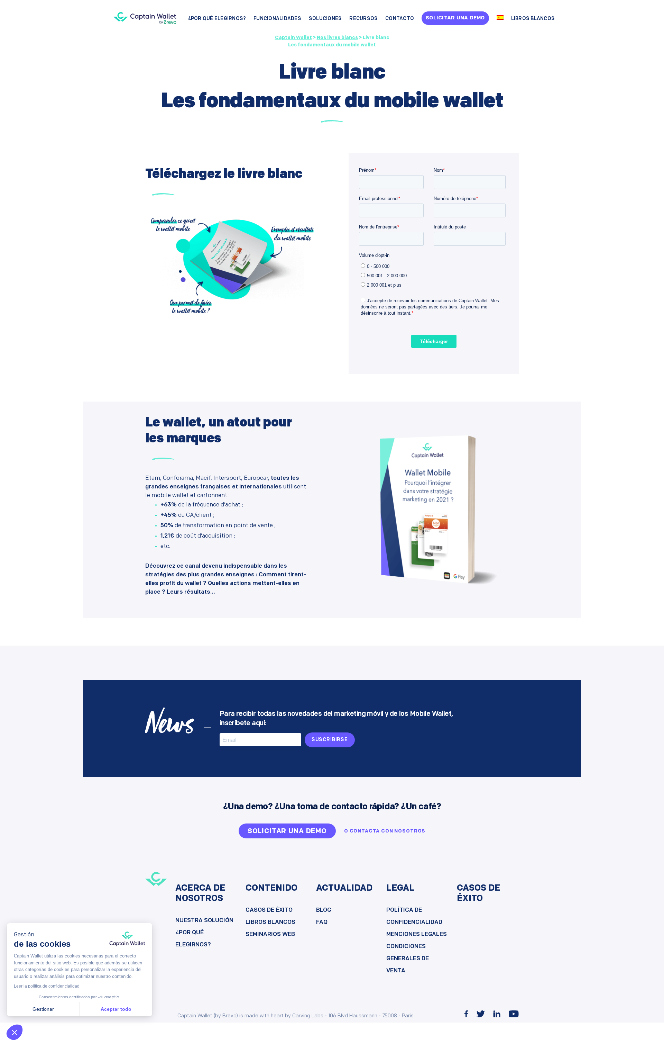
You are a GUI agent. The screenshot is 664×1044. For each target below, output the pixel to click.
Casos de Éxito (269, 910)
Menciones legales (416, 934)
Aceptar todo (116, 1009)
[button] (14, 1032)
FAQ (322, 922)
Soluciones (325, 18)
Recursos (363, 18)
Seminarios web (270, 934)
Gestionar (43, 1009)
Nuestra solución (204, 921)
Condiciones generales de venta (407, 959)
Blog (323, 910)
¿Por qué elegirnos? (217, 18)
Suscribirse (330, 739)
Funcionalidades (277, 18)
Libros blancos (533, 18)
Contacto (399, 18)
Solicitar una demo (455, 18)
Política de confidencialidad (414, 916)
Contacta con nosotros (388, 831)
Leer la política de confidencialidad (47, 986)
